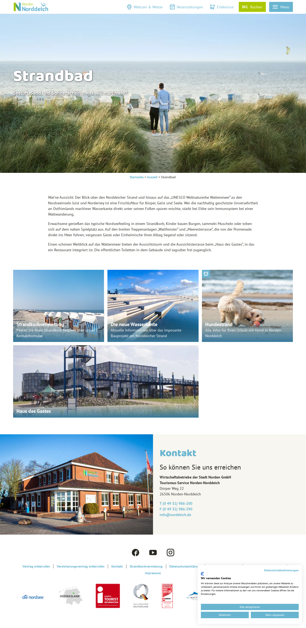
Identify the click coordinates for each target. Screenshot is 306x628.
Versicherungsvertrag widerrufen (80, 566)
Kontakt (117, 566)
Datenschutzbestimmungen (281, 570)
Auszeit (152, 177)
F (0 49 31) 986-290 (176, 509)
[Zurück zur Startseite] (31, 7)
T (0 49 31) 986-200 (176, 503)
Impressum (153, 573)
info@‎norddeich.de (175, 514)
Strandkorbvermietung (146, 566)
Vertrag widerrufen (36, 566)
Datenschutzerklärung (185, 566)
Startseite (137, 177)
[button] (145, 7)
